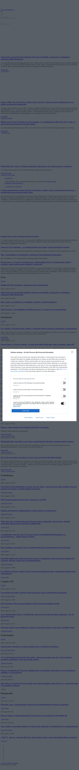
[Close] (73, 352)
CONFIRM (25, 410)
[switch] (63, 383)
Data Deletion (28, 417)
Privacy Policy (50, 417)
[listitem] (39, 379)
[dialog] (39, 385)
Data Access (39, 417)
